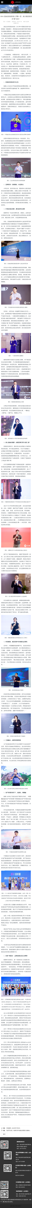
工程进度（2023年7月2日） (13, 1128)
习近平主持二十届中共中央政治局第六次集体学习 (19, 1130)
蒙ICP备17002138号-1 (16, 1206)
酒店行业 (14, 645)
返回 (4, 1134)
